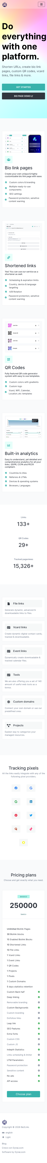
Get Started (23, 87)
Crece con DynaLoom (13, 1147)
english (9, 1132)
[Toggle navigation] (41, 4)
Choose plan (23, 1094)
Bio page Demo (22, 96)
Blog (4, 1143)
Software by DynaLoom (13, 1152)
